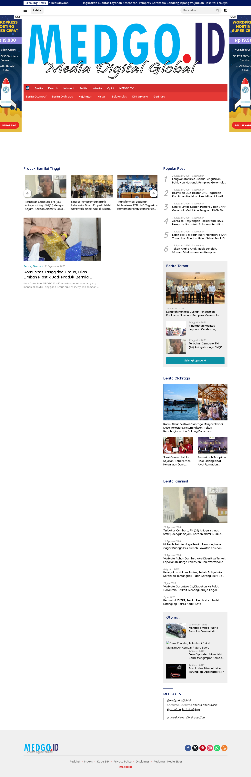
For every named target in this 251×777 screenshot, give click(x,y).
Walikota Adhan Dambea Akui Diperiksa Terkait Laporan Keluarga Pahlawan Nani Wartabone (194, 560)
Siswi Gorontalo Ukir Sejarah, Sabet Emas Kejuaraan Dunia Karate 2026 (177, 460)
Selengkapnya (194, 360)
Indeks (37, 10)
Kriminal (69, 88)
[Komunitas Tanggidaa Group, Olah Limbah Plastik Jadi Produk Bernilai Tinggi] (62, 239)
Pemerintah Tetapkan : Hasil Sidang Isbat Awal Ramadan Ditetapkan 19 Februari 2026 (212, 460)
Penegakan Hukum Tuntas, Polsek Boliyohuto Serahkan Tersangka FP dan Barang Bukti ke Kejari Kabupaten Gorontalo (192, 574)
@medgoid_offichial (179, 700)
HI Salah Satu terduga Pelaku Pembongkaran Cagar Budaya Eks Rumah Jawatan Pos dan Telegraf (192, 546)
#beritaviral (210, 705)
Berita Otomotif (36, 96)
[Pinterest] (202, 748)
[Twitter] (195, 748)
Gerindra (159, 96)
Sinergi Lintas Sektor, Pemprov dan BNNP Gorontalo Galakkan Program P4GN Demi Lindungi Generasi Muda (199, 208)
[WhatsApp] (217, 748)
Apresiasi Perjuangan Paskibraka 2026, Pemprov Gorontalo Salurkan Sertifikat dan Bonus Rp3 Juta (198, 222)
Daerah (53, 88)
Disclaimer (142, 761)
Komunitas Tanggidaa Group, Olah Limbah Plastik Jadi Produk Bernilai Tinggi (56, 277)
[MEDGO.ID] (125, 49)
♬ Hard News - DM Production (186, 717)
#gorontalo (174, 709)
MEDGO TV (126, 88)
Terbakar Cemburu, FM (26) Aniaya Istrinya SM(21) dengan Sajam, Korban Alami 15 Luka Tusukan (43, 205)
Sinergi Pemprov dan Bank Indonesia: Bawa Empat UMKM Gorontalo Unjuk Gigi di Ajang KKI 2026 (89, 205)
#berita (197, 705)
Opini (110, 88)
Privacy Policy (123, 761)
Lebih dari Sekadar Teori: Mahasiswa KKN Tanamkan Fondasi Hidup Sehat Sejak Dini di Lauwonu (199, 236)
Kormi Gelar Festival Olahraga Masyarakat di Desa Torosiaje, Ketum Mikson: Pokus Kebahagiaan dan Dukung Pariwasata (193, 427)
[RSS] (224, 748)
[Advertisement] (125, 130)
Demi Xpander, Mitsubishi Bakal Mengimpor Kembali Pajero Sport (206, 656)
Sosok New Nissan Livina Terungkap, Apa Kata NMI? (206, 670)
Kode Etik (103, 761)
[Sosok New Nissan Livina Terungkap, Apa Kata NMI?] (176, 671)
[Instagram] (210, 748)
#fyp (197, 709)
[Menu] (26, 10)
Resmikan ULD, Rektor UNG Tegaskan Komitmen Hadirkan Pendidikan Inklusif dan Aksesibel (197, 194)
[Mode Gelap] (225, 10)
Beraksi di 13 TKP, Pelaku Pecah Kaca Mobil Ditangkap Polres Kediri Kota (191, 602)
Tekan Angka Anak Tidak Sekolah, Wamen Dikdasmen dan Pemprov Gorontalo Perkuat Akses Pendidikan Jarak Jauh (196, 250)
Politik (83, 88)
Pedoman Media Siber (168, 761)
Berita (39, 88)
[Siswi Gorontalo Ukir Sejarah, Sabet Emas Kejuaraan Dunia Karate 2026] (178, 445)
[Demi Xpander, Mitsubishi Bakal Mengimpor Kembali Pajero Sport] (195, 645)
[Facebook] (188, 748)
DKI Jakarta (140, 96)
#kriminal (188, 709)
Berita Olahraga (62, 96)
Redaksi (75, 761)
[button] (218, 10)
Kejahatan (85, 96)
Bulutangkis (119, 96)
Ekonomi (38, 266)
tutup (18, 16)
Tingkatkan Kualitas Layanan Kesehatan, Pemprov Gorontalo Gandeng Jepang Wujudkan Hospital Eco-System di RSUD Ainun (138, 3)
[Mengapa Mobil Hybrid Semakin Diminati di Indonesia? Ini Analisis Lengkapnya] (176, 630)
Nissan (102, 96)
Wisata (97, 88)
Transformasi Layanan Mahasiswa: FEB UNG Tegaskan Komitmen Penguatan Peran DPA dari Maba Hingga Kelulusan (136, 205)
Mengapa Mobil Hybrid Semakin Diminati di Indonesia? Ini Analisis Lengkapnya (203, 629)
